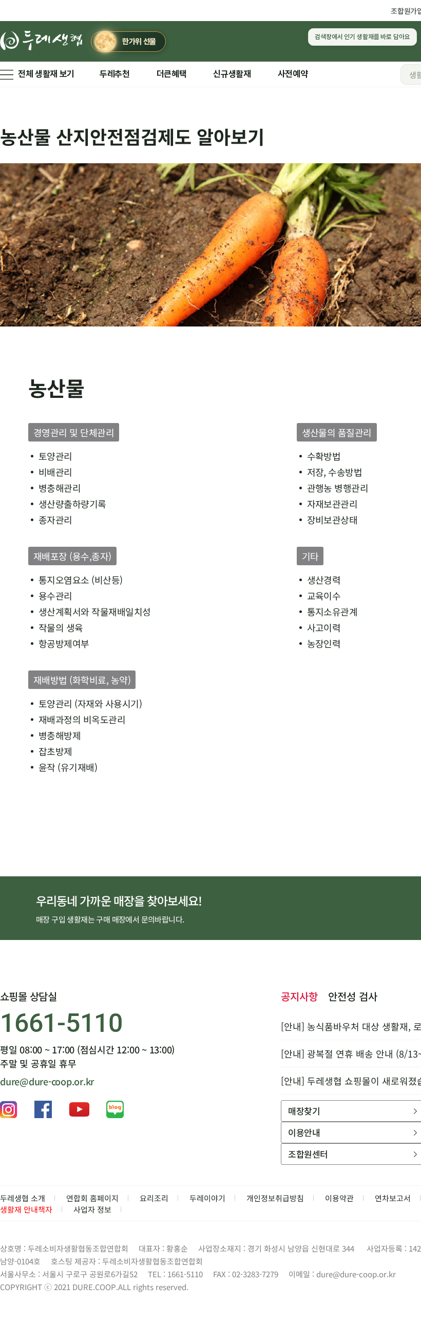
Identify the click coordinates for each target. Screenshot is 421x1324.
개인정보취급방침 (275, 1198)
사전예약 (293, 74)
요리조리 (154, 1198)
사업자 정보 (92, 1209)
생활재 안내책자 (26, 1209)
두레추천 (115, 74)
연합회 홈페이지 (92, 1198)
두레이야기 (207, 1198)
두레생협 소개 (22, 1198)
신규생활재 (232, 74)
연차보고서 (393, 1198)
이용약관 (339, 1198)
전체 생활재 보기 (46, 74)
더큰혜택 (172, 74)
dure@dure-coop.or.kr (47, 1081)
